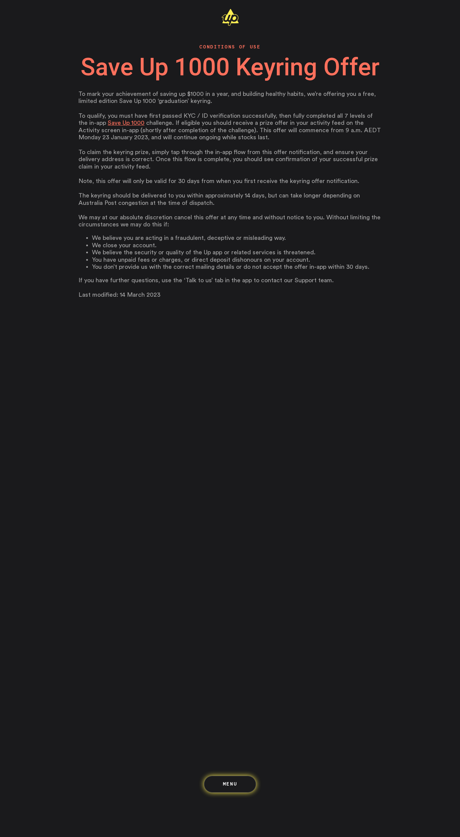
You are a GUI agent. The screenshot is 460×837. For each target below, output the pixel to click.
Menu (230, 784)
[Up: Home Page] (230, 24)
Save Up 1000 (126, 123)
